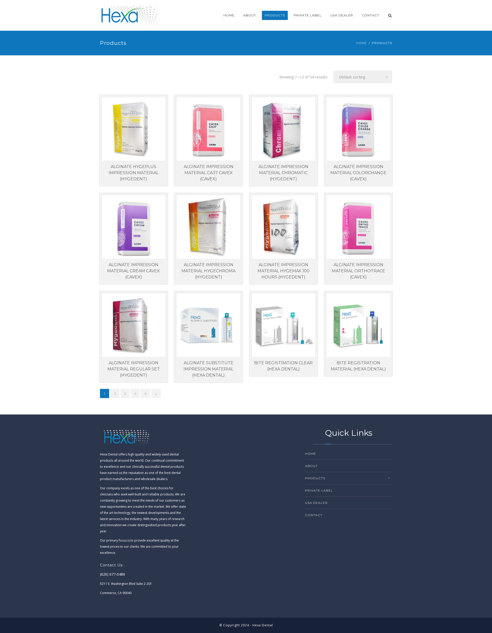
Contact (370, 15)
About (249, 15)
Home (228, 15)
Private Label (308, 15)
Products (275, 15)
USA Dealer (341, 15)
